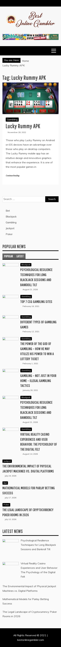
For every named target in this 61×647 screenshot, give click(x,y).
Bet (8, 210)
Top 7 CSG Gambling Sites (36, 301)
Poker (9, 234)
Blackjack (11, 216)
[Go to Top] (57, 643)
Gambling (12, 119)
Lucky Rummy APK (23, 126)
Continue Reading (12, 175)
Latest (20, 256)
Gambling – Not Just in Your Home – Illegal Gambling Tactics (38, 380)
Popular (8, 256)
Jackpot (10, 228)
